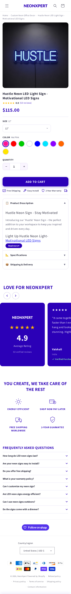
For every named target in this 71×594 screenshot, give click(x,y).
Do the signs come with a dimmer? (21, 509)
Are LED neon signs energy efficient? (21, 494)
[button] (7, 6)
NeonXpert (22, 576)
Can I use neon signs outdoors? (19, 501)
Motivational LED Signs (23, 240)
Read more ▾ (13, 245)
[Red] (14, 144)
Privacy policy (19, 581)
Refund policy (54, 576)
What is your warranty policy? (18, 478)
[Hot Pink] (6, 144)
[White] (29, 144)
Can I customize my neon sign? (19, 486)
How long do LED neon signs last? (20, 455)
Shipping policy (54, 581)
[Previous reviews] (7, 295)
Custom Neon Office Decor (23, 15)
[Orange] (61, 144)
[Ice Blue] (45, 144)
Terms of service (36, 581)
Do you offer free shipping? (17, 471)
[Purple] (53, 144)
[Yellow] (6, 152)
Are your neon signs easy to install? (21, 463)
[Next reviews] (15, 295)
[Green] (21, 144)
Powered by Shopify (36, 576)
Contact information (37, 587)
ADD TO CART (35, 182)
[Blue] (37, 144)
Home (5, 15)
